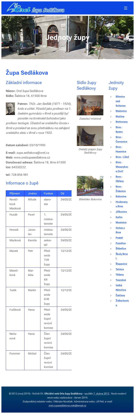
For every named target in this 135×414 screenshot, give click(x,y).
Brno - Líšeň (122, 156)
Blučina (120, 116)
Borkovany (122, 121)
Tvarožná (121, 280)
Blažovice (121, 111)
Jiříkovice (121, 211)
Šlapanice (121, 263)
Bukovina (121, 196)
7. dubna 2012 (101, 393)
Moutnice (121, 222)
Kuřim (119, 217)
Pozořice (121, 243)
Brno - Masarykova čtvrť (122, 167)
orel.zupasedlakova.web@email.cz (67, 405)
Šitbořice (121, 248)
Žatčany (120, 295)
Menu (125, 7)
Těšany (120, 274)
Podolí (119, 237)
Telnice (120, 269)
